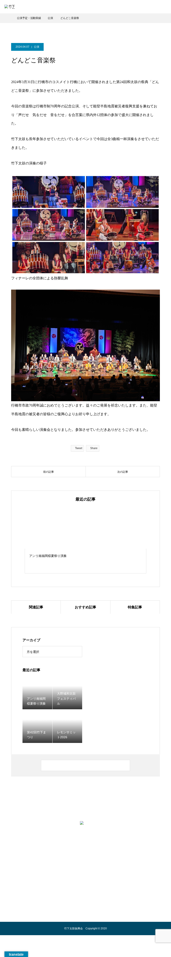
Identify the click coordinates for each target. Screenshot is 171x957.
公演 (36, 46)
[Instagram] (81, 844)
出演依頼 (123, 859)
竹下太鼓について (45, 859)
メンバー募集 (106, 859)
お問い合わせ (141, 859)
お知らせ (65, 859)
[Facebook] (90, 844)
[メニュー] (164, 6)
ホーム (26, 859)
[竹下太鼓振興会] (85, 827)
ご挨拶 (79, 859)
